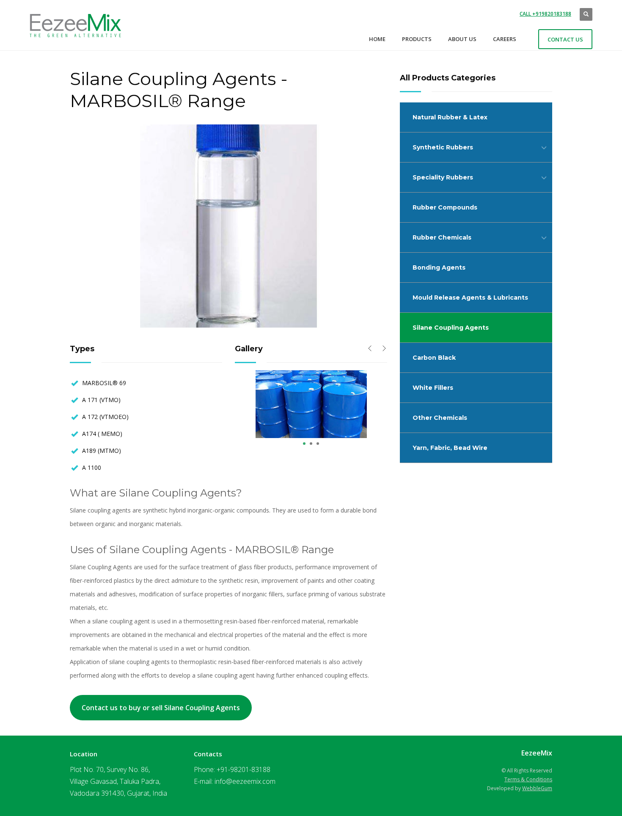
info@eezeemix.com (245, 781)
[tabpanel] (311, 404)
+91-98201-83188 (243, 769)
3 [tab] (317, 443)
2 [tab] (311, 443)
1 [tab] (304, 443)
